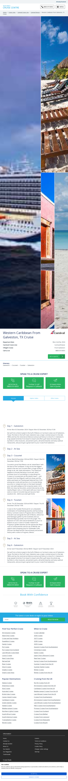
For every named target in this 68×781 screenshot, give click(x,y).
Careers (37, 738)
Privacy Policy (38, 744)
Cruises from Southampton (43, 697)
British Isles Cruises (8, 694)
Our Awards (6, 749)
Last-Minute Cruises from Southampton (47, 703)
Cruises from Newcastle (42, 720)
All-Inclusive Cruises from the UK (45, 686)
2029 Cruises (38, 644)
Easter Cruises (39, 653)
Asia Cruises (6, 688)
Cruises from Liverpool (41, 717)
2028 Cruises (38, 641)
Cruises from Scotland (41, 711)
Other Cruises (55, 398)
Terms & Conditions (40, 741)
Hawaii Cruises (7, 706)
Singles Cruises (7, 670)
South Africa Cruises (9, 714)
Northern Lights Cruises (10, 711)
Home (5, 12)
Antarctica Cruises (8, 686)
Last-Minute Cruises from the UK (45, 694)
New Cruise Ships (8, 658)
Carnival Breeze (35, 12)
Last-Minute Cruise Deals (10, 653)
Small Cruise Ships (8, 673)
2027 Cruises (38, 638)
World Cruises (6, 723)
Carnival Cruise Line (23, 12)
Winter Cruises (39, 670)
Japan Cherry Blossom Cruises (44, 656)
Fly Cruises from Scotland (10, 650)
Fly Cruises (5, 647)
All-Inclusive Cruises (8, 633)
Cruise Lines (12, 12)
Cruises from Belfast (41, 714)
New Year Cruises (40, 658)
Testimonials (6, 754)
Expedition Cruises (8, 641)
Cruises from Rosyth (41, 723)
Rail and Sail (6, 661)
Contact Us (6, 741)
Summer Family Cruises (41, 667)
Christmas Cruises (40, 650)
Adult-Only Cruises (8, 636)
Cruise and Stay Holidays (10, 638)
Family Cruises (7, 644)
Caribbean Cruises (8, 700)
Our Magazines (7, 752)
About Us (5, 746)
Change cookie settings (41, 749)
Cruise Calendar (39, 633)
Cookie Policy (38, 746)
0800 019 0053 (60, 351)
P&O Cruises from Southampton (44, 706)
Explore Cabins (34, 398)
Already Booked (61, 2)
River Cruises (6, 664)
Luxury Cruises (7, 656)
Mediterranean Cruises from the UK (46, 691)
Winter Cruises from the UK (43, 673)
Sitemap (37, 752)
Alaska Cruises (7, 683)
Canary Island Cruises (9, 697)
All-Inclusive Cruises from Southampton (47, 700)
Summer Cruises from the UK (43, 664)
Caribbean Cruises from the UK (44, 688)
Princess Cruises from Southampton (46, 708)
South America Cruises (9, 717)
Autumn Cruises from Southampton (46, 647)
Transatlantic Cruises (9, 720)
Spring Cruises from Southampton (45, 661)
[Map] (34, 412)
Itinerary (13, 398)
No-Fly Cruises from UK (42, 683)
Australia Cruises (7, 691)
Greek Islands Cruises (9, 703)
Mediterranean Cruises (9, 708)
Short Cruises (6, 667)
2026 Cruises (38, 636)
